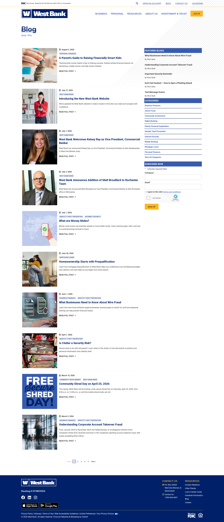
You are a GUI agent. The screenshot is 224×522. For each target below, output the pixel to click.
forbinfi (85, 516)
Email (147, 182)
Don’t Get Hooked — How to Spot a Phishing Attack (173, 84)
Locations (197, 3)
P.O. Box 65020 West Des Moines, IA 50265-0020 (173, 487)
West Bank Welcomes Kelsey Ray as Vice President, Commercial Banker (99, 141)
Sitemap (37, 513)
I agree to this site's (163, 192)
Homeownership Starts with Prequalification (87, 261)
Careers (188, 502)
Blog (168, 3)
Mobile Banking (151, 141)
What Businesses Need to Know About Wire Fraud (90, 302)
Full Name (149, 173)
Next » (93, 461)
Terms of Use (47, 513)
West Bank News (67, 94)
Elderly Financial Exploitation (157, 126)
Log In (197, 13)
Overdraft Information (194, 495)
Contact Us (181, 3)
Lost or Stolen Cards (193, 492)
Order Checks (190, 488)
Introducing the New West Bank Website (84, 98)
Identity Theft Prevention (71, 216)
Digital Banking (151, 121)
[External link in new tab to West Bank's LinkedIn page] (29, 498)
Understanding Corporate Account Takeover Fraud (90, 424)
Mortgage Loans (67, 257)
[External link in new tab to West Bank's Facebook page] (23, 498)
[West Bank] (44, 13)
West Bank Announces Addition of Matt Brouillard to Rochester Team (98, 181)
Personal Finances (68, 53)
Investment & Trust (174, 13)
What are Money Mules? (74, 221)
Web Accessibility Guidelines (66, 513)
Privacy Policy (27, 513)
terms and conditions (172, 192)
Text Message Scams (173, 93)
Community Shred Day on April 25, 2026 (84, 384)
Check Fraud (150, 110)
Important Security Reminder (173, 75)
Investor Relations (192, 484)
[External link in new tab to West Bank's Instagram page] (35, 498)
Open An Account (152, 3)
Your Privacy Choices (105, 513)
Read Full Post (66, 71)
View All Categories (153, 157)
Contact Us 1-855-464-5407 (171, 496)
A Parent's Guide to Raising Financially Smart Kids (90, 58)
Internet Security (93, 216)
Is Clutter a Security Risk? (75, 343)
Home (23, 35)
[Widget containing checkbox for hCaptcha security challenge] (162, 197)
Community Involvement (70, 379)
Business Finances (67, 298)
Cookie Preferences (87, 513)
